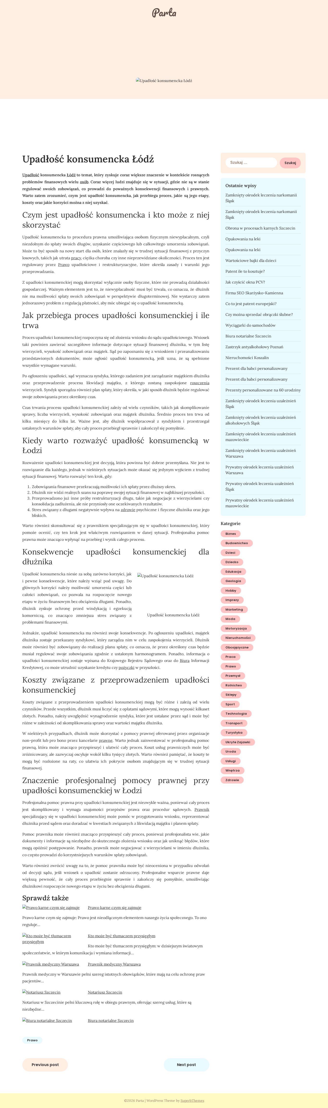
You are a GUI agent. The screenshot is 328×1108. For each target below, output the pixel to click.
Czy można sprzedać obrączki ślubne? (259, 314)
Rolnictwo (233, 685)
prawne (106, 740)
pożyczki (126, 667)
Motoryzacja (236, 628)
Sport (230, 704)
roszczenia (199, 382)
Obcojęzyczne (237, 647)
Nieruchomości (238, 638)
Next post (186, 1064)
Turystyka (234, 732)
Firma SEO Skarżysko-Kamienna (254, 292)
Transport (234, 723)
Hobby (230, 590)
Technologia (236, 713)
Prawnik (201, 809)
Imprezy (232, 600)
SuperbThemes (192, 1100)
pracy (76, 257)
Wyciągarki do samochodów (250, 325)
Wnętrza (232, 770)
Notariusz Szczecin (105, 992)
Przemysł (232, 675)
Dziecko (231, 562)
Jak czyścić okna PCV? (245, 282)
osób (84, 181)
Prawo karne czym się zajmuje (114, 907)
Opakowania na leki (243, 238)
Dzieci (230, 552)
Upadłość (30, 174)
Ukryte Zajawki (237, 742)
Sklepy (231, 694)
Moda (230, 619)
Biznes (230, 533)
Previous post (45, 1064)
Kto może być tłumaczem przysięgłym (121, 935)
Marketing (234, 609)
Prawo (63, 264)
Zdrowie (232, 780)
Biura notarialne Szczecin (111, 1020)
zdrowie (128, 509)
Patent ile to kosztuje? (245, 271)
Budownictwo (236, 543)
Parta (164, 12)
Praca (230, 656)
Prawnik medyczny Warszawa (114, 964)
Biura (184, 660)
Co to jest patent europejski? (251, 303)
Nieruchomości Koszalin (247, 357)
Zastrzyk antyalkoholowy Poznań (254, 346)
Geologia (233, 581)
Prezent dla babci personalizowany (256, 368)
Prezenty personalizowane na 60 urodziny (263, 390)
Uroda (230, 751)
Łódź (71, 174)
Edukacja (233, 571)
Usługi (230, 761)
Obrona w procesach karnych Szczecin (260, 228)
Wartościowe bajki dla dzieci (250, 260)
